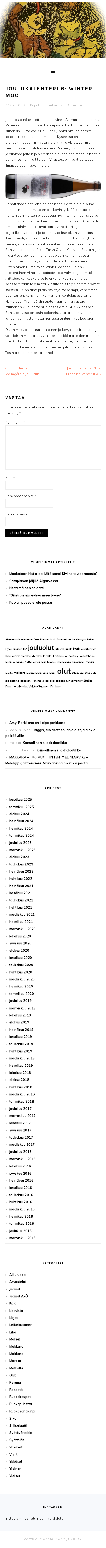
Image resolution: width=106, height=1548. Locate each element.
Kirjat (13, 1318)
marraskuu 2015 (22, 1238)
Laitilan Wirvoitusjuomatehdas (74, 656)
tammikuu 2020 (21, 994)
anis (17, 639)
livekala (89, 661)
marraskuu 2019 (22, 1008)
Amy (13, 723)
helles (91, 639)
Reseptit (16, 1389)
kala (8, 656)
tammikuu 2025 (21, 807)
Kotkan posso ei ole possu (30, 602)
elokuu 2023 (19, 857)
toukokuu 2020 (21, 965)
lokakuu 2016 (20, 1166)
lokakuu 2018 (20, 1073)
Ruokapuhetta (20, 1404)
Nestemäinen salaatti (26, 588)
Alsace (9, 639)
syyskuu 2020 (20, 943)
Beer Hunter (42, 639)
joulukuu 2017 (20, 1109)
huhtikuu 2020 (20, 972)
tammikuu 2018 (21, 1101)
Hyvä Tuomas (13, 649)
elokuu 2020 (19, 950)
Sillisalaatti (18, 1425)
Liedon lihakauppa (59, 661)
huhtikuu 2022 (20, 879)
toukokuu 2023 (21, 864)
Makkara (16, 1346)
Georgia (81, 639)
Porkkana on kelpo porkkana (41, 723)
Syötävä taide (20, 1433)
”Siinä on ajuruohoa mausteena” (35, 595)
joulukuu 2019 (20, 1001)
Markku (15, 1361)
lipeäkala (78, 661)
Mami (52, 672)
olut (64, 671)
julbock (59, 649)
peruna (14, 680)
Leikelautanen (21, 1325)
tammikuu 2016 (21, 1223)
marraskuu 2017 (22, 1116)
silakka (60, 680)
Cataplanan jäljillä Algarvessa (33, 581)
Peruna (15, 1382)
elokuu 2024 (19, 814)
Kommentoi (75, 105)
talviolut (22, 686)
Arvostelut (17, 1282)
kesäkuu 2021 (20, 893)
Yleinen (15, 1468)
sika (52, 680)
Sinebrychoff (74, 680)
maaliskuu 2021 (22, 914)
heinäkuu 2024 (21, 821)
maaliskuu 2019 (22, 1058)
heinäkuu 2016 (21, 1180)
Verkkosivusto (16, 514)
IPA (25, 649)
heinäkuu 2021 (21, 886)
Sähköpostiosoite (21, 496)
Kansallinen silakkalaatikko (45, 743)
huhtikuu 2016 (20, 1202)
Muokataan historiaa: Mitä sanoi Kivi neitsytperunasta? (53, 574)
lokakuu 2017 (20, 1123)
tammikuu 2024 (21, 835)
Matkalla (16, 1368)
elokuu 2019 (19, 1022)
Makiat (14, 1339)
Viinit (13, 1454)
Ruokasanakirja (22, 1411)
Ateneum (27, 639)
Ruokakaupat (20, 1397)
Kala (13, 1303)
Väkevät (16, 1447)
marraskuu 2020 (22, 929)
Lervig (36, 661)
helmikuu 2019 (21, 1065)
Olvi (87, 672)
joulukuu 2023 (20, 843)
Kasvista (16, 1310)
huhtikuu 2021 (20, 907)
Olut (12, 1375)
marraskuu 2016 (22, 1159)
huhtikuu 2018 (20, 1087)
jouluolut (41, 647)
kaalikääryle (88, 649)
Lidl (43, 661)
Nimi (10, 478)
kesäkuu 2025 (20, 799)
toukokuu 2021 (21, 900)
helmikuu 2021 (21, 922)
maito (9, 672)
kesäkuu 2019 (20, 1037)
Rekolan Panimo (30, 680)
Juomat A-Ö (18, 1296)
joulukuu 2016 (20, 1152)
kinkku (48, 656)
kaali (76, 649)
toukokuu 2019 (21, 1044)
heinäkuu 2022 (21, 871)
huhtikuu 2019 (20, 1051)
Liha (12, 1332)
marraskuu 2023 (22, 850)
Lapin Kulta (24, 661)
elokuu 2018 (19, 1080)
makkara (20, 672)
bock (53, 639)
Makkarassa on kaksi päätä (65, 763)
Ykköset (15, 1461)
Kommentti (15, 422)
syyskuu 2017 (20, 1130)
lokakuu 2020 (20, 936)
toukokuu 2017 (21, 1137)
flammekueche (66, 639)
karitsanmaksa (21, 656)
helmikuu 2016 (21, 1216)
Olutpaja (78, 672)
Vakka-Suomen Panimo (45, 686)
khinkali (37, 656)
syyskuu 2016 (20, 1173)
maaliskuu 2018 (22, 1094)
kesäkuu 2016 (20, 1187)
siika (45, 680)
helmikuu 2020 (21, 986)
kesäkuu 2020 (20, 958)
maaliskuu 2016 (22, 1209)
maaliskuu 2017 (22, 1144)
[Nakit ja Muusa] (53, 59)
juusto (68, 649)
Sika (13, 1418)
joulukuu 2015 (20, 1231)
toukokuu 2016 (21, 1195)
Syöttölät (16, 1440)
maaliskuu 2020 (22, 979)
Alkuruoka (17, 1275)
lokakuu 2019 (20, 1015)
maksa (30, 672)
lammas (10, 661)
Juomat (14, 1289)
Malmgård (42, 672)
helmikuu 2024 (21, 828)
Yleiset (14, 1476)
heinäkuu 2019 (21, 1030)
